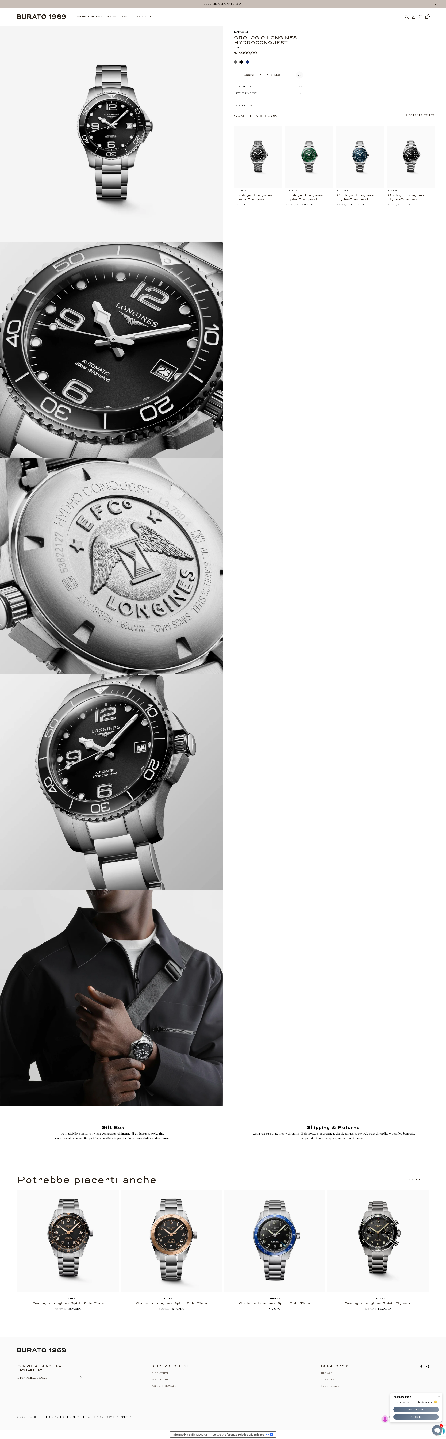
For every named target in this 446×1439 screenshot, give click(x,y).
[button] (299, 75)
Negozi (326, 1373)
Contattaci (330, 1385)
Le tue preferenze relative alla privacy (238, 1434)
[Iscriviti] (81, 1377)
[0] (427, 16)
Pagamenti (160, 1373)
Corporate (329, 1379)
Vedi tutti (419, 1179)
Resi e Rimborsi (164, 1385)
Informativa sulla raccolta (190, 1434)
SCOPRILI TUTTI (420, 115)
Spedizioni (160, 1379)
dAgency (125, 1417)
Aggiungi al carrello (262, 75)
